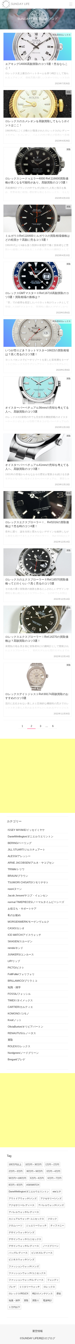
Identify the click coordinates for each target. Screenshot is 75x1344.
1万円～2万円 (52, 1164)
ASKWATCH (32, 1185)
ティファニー (57, 1225)
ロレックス (49, 1287)
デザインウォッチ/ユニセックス (25, 1239)
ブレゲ (12, 1287)
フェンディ (53, 1280)
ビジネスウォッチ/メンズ (21, 1259)
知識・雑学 (14, 1300)
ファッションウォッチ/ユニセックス (27, 1273)
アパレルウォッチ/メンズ (51, 1205)
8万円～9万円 (15, 1185)
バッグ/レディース (18, 1253)
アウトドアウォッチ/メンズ (23, 1198)
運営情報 (37, 1331)
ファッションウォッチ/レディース (26, 1280)
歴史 (59, 1293)
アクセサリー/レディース (21, 1205)
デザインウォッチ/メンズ (21, 1232)
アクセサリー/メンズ (51, 1198)
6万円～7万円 (54, 1178)
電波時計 (47, 1300)
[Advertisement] (37, 776)
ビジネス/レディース (41, 1253)
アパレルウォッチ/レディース (24, 1212)
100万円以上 (15, 1164)
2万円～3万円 (15, 1171)
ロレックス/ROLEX (18, 1293)
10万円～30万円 (33, 1164)
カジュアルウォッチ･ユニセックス (26, 1219)
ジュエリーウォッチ (36, 1225)
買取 (26, 1300)
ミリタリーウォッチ (29, 1287)
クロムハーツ (15, 1225)
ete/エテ (57, 1191)
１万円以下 (14, 1307)
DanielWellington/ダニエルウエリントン (29, 1191)
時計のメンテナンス (42, 1293)
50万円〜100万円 (17, 1178)
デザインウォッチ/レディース (24, 1246)
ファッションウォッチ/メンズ (24, 1266)
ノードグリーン (51, 1246)
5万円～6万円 (37, 1178)
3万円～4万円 (53, 1171)
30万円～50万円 (34, 1171)
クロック (52, 1219)
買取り (35, 1300)
